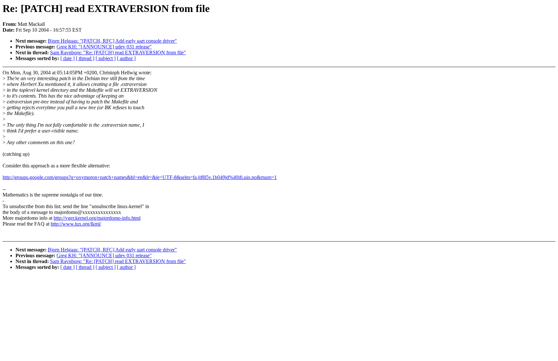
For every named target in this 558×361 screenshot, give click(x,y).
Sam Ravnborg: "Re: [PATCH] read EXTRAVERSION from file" (118, 52)
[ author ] (126, 58)
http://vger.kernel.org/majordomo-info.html (97, 218)
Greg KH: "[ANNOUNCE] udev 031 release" (104, 46)
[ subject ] (106, 58)
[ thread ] (85, 58)
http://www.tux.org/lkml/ (76, 224)
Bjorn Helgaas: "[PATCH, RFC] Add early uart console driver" (112, 41)
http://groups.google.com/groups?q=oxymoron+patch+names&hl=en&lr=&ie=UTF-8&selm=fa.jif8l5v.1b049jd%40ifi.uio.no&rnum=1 (140, 177)
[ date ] (67, 58)
